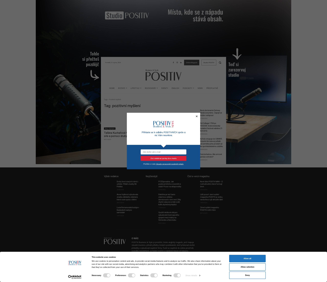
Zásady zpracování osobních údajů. (170, 164)
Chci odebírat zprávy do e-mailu (163, 158)
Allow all (247, 258)
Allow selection (247, 267)
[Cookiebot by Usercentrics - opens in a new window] (75, 277)
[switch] (131, 275)
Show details (191, 275)
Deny (247, 275)
